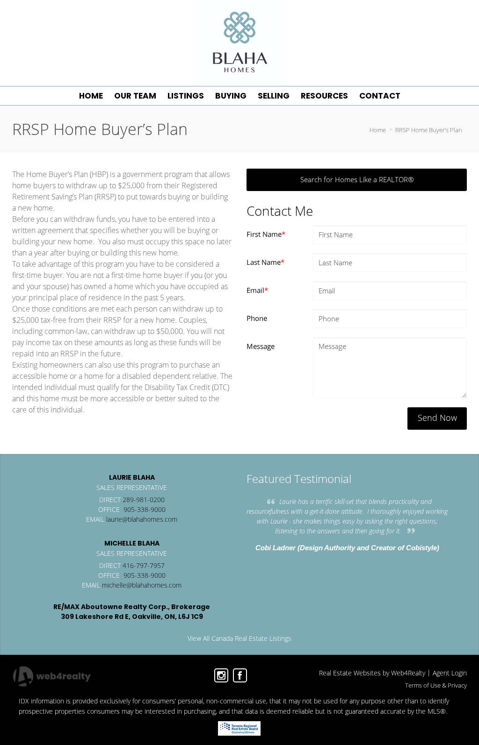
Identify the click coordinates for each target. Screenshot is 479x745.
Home (378, 130)
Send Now (437, 417)
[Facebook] (240, 675)
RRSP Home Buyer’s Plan (428, 130)
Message (261, 346)
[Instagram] (221, 675)
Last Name (265, 262)
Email (257, 290)
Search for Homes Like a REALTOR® (357, 179)
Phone (257, 318)
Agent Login (450, 672)
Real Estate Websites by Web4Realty (372, 672)
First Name (266, 234)
